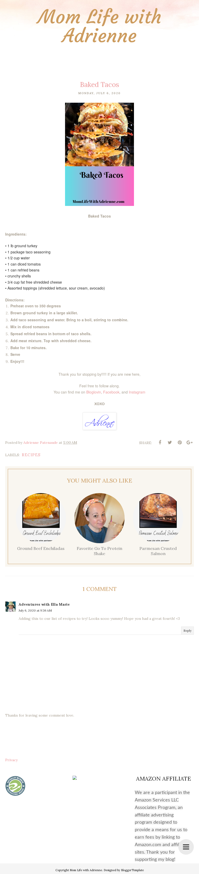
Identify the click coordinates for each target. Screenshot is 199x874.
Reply (187, 630)
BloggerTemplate (132, 870)
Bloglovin (93, 392)
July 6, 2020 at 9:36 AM (35, 610)
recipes (31, 454)
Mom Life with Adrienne (99, 26)
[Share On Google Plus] (189, 442)
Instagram (137, 392)
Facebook (111, 392)
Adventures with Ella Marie (44, 604)
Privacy (11, 760)
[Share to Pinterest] (179, 442)
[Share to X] (170, 442)
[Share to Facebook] (160, 442)
